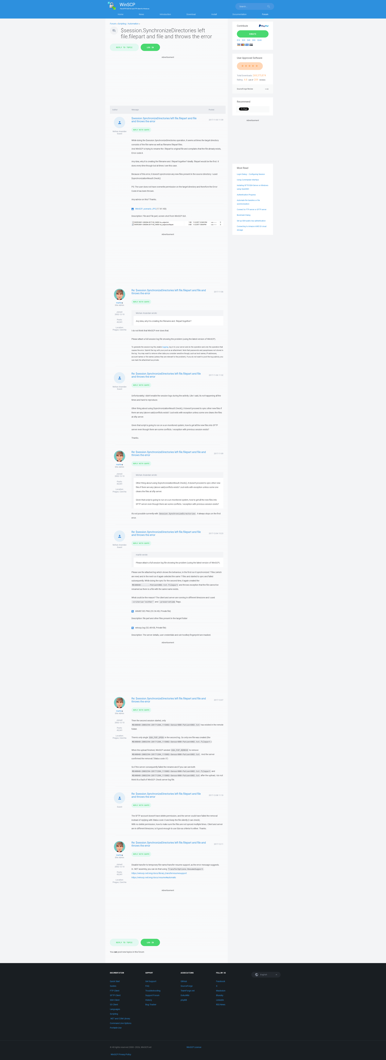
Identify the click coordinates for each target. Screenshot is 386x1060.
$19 (238, 40)
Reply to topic (124, 47)
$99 (253, 40)
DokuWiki (185, 995)
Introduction (165, 14)
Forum (265, 14)
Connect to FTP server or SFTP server (251, 209)
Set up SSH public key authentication (251, 221)
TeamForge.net (188, 990)
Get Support (150, 981)
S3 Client (114, 1004)
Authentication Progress (246, 195)
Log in (150, 47)
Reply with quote (141, 130)
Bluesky (219, 995)
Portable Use (116, 1027)
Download (191, 14)
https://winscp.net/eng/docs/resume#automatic (153, 877)
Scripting (114, 1014)
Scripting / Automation (128, 23)
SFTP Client (115, 995)
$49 (248, 40)
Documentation (240, 14)
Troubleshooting (152, 990)
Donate (252, 34)
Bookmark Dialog (243, 215)
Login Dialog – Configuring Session (251, 174)
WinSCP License (194, 1047)
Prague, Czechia (119, 329)
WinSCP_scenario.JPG (145, 208)
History (148, 1000)
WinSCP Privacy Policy (121, 1054)
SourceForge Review (245, 89)
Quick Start (115, 981)
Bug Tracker (150, 1004)
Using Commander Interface (248, 180)
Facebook (220, 981)
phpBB (184, 1000)
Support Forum (152, 995)
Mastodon (220, 990)
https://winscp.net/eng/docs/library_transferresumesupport (159, 873)
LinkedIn (220, 1000)
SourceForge (187, 986)
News (141, 14)
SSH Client (114, 1000)
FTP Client (114, 990)
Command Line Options (120, 1023)
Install (214, 14)
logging (165, 347)
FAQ (147, 986)
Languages (115, 1009)
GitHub (184, 981)
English (263, 974)
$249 (259, 40)
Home (120, 14)
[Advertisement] (168, 80)
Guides (113, 986)
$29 (243, 40)
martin (119, 302)
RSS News (220, 1004)
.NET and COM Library (120, 1018)
